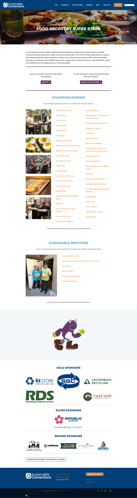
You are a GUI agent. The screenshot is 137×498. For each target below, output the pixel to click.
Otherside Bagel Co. (93, 161)
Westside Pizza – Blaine (94, 212)
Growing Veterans (92, 110)
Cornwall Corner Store (64, 181)
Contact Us (89, 480)
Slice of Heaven (67, 271)
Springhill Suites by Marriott (96, 184)
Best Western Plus (62, 156)
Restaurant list (67, 36)
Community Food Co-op (64, 176)
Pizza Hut (89, 174)
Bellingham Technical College (66, 151)
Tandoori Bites (91, 197)
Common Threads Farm (70, 256)
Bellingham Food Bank (64, 141)
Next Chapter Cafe (92, 156)
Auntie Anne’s (61, 120)
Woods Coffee (91, 217)
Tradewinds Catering (69, 281)
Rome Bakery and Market (95, 179)
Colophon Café (61, 171)
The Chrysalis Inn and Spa (71, 276)
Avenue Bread (61, 131)
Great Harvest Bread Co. (65, 221)
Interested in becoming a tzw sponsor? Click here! (46, 459)
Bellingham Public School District (68, 146)
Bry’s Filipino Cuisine (63, 161)
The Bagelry (60, 136)
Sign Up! (45, 82)
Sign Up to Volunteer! (90, 82)
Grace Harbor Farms (63, 216)
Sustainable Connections (49, 491)
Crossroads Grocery (63, 186)
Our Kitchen (66, 266)
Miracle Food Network (94, 143)
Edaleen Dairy (61, 191)
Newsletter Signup (95, 474)
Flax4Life (59, 204)
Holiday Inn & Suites (93, 128)
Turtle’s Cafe (90, 202)
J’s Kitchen (90, 133)
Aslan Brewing (61, 115)
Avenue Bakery (61, 126)
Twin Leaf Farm (91, 207)
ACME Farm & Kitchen (64, 110)
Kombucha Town (92, 138)
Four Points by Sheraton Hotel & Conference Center (81, 261)
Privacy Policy (90, 482)
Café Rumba (60, 166)
